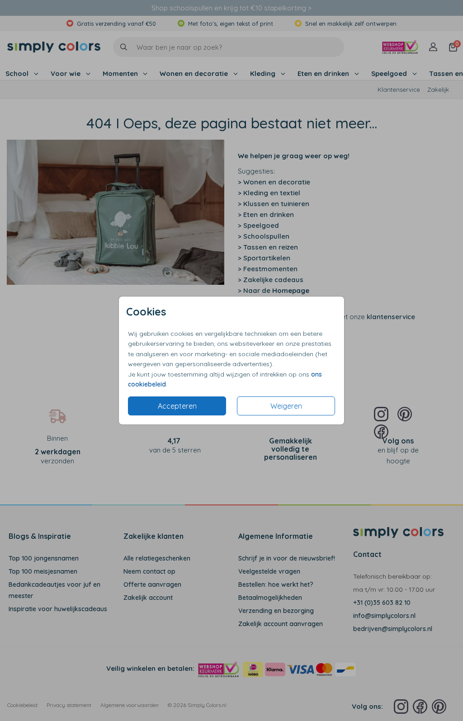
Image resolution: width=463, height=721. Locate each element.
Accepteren (177, 405)
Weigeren (286, 405)
